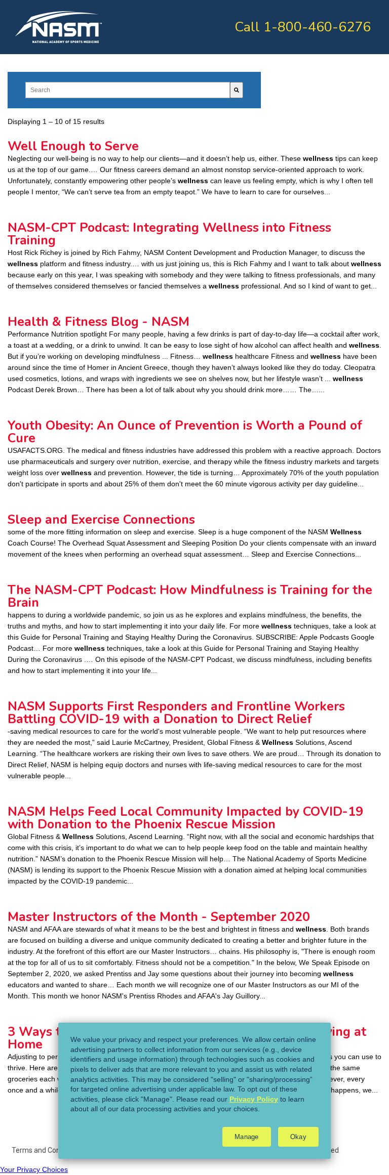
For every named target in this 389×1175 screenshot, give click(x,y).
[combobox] (127, 90)
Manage (247, 1137)
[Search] (236, 90)
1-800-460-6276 (317, 27)
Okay (298, 1137)
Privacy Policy (253, 1099)
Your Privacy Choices (34, 1169)
